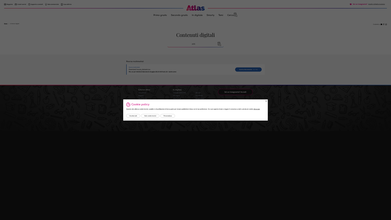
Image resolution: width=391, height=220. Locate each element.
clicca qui (256, 109)
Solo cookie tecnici (150, 116)
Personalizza (168, 116)
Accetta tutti (133, 116)
